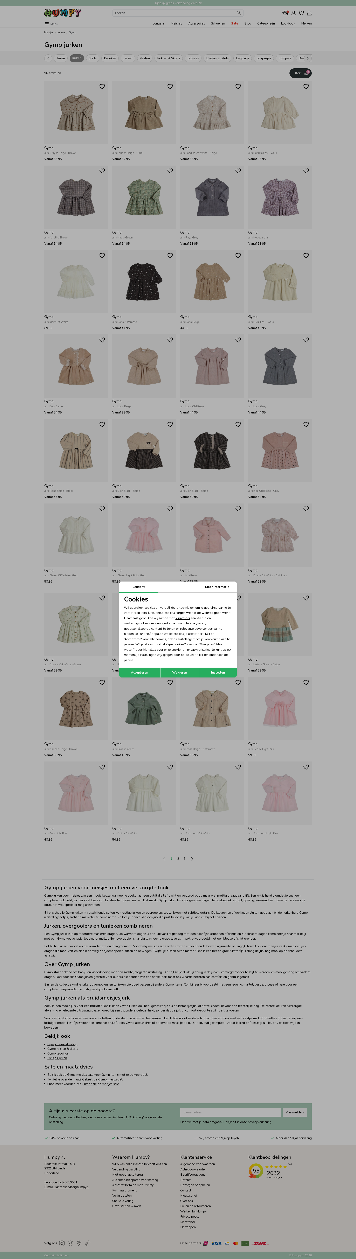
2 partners (183, 618)
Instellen (218, 672)
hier (146, 650)
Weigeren (179, 672)
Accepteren (139, 672)
